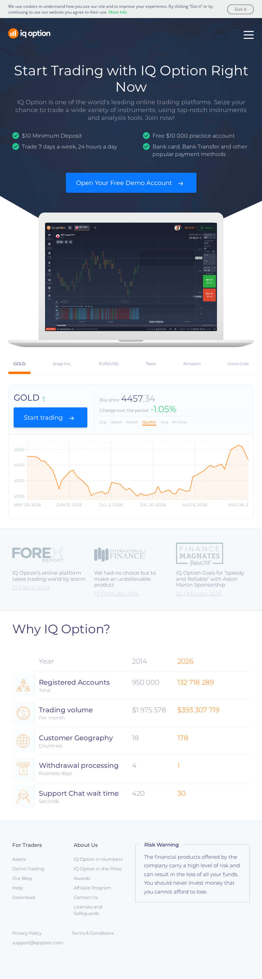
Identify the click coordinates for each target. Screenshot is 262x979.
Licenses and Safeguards (88, 910)
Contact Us (86, 897)
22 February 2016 (198, 593)
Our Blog (22, 878)
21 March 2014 (30, 587)
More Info (117, 12)
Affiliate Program (92, 887)
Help (17, 887)
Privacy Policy (27, 933)
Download (23, 897)
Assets (19, 859)
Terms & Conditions (93, 933)
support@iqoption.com (37, 942)
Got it (240, 9)
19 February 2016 (116, 593)
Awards (82, 878)
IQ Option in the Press (97, 868)
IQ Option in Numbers (98, 859)
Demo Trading (28, 868)
